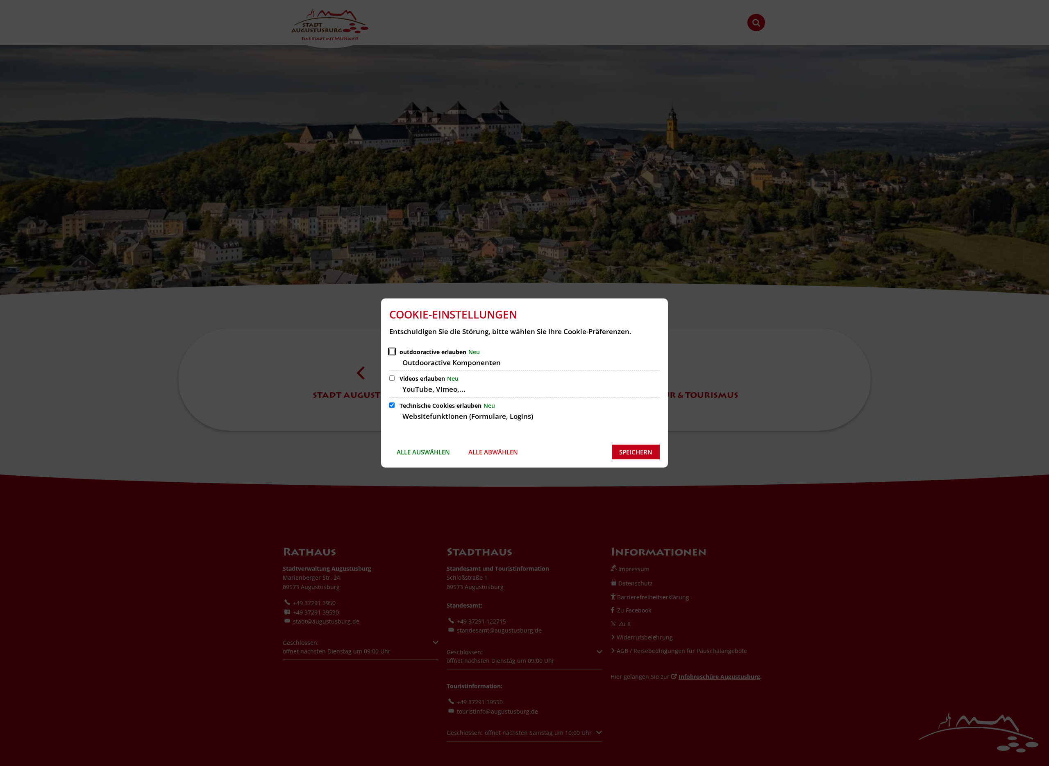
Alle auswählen (423, 452)
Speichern (635, 452)
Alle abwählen (493, 452)
